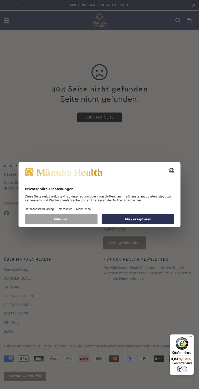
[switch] (182, 369)
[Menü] (191, 337)
